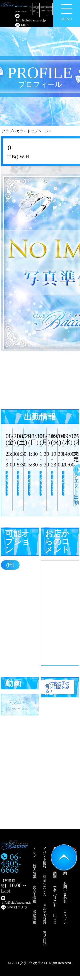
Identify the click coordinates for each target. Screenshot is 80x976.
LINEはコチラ (21, 27)
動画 (55, 875)
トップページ (37, 131)
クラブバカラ (12, 131)
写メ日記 (44, 938)
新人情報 (34, 871)
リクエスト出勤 (75, 486)
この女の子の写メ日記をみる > (57, 687)
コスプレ (65, 917)
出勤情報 (34, 917)
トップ (34, 852)
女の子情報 (34, 894)
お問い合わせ (65, 892)
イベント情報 (44, 857)
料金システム (44, 886)
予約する (7, 483)
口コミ (55, 918)
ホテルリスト (55, 896)
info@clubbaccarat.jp (22, 20)
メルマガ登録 (44, 914)
